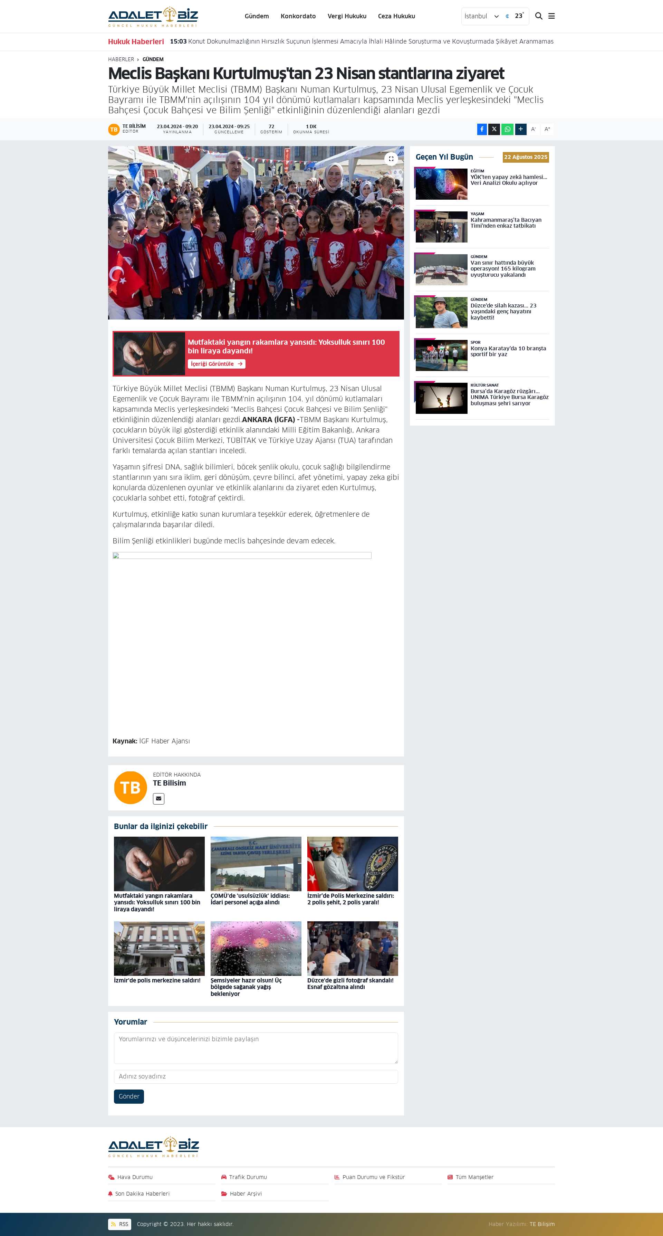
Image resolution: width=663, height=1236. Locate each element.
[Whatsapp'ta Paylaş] (507, 129)
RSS (122, 1224)
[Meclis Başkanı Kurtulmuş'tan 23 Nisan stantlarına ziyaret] (256, 233)
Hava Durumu (135, 1177)
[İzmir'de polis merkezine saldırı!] (159, 948)
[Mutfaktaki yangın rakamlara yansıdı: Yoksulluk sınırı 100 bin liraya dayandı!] (159, 863)
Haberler (121, 59)
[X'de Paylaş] (494, 129)
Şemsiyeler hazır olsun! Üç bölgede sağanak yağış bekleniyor (246, 987)
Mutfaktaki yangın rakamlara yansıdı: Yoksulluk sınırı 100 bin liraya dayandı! (157, 902)
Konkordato (298, 16)
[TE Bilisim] (130, 787)
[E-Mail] (158, 799)
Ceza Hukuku (396, 16)
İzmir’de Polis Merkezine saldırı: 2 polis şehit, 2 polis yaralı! (350, 899)
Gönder (129, 1096)
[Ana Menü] (548, 16)
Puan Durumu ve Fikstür (374, 1177)
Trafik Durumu (248, 1177)
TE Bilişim (542, 1224)
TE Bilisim (169, 783)
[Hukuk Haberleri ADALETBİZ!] (153, 15)
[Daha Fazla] (521, 129)
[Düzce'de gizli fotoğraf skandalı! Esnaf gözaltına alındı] (352, 948)
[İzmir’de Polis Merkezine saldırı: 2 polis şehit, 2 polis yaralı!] (352, 863)
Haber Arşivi (246, 1193)
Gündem (257, 16)
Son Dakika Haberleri (142, 1193)
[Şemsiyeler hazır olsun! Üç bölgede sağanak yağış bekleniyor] (256, 948)
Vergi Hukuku (347, 16)
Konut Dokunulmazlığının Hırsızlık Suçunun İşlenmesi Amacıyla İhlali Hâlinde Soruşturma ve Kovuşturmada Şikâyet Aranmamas (362, 41)
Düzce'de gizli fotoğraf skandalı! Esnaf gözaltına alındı (350, 984)
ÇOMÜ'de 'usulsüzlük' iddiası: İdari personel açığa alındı (250, 899)
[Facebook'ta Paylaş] (482, 129)
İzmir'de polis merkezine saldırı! (157, 980)
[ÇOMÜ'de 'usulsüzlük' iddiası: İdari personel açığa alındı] (256, 863)
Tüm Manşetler (475, 1177)
